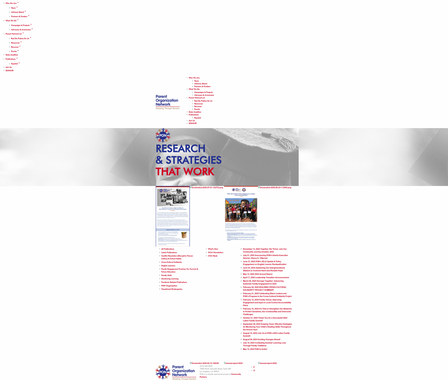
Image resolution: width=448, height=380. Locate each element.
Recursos (16, 47)
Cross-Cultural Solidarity (171, 262)
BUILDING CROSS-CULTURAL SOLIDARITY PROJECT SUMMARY (264, 288)
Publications (12, 59)
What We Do (12, 20)
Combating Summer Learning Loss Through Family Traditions (264, 344)
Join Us (9, 67)
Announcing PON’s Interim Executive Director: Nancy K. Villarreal (265, 256)
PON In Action (255, 349)
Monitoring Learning (169, 279)
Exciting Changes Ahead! (261, 339)
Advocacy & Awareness (22, 29)
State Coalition (12, 55)
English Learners (168, 265)
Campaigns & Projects (21, 25)
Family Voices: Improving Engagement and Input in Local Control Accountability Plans (267, 302)
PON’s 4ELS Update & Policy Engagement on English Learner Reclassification (264, 263)
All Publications (167, 249)
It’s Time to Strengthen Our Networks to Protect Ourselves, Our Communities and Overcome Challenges (267, 311)
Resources (16, 43)
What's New (213, 249)
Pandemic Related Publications (174, 282)
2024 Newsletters (215, 252)
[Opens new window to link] (173, 216)
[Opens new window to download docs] (274, 187)
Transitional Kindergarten (171, 289)
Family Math (166, 275)
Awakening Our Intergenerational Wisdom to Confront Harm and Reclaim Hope (264, 269)
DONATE (9, 70)
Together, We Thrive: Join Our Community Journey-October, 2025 (265, 250)
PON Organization (169, 286)
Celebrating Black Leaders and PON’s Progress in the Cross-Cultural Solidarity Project (267, 295)
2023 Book (212, 256)
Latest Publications (169, 252)
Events (15, 51)
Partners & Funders (20, 16)
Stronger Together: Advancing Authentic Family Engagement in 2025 (263, 282)
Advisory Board (19, 12)
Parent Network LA (15, 34)
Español (16, 64)
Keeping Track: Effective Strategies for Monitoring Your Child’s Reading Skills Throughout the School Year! (267, 327)
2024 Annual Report (257, 274)
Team (14, 8)
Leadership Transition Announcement (266, 277)
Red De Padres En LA (21, 38)
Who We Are (12, 3)
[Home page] (168, 101)
